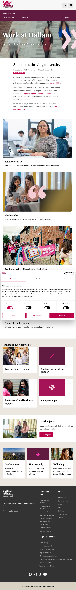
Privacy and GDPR (45, 562)
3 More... (68, 17)
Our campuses (63, 501)
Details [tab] (38, 279)
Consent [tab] (13, 279)
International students (47, 515)
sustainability (55, 83)
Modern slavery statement (48, 556)
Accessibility (43, 542)
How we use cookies (46, 546)
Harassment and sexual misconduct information (55, 559)
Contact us (61, 517)
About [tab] (63, 279)
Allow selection (38, 316)
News (60, 504)
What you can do (9, 17)
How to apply (43, 524)
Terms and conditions (46, 566)
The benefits (23, 17)
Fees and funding (45, 531)
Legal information (45, 552)
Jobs (59, 507)
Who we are (62, 497)
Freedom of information (47, 549)
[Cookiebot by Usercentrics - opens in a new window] (65, 273)
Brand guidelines (63, 514)
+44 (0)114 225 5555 (15, 511)
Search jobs (46, 434)
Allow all (62, 316)
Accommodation (45, 527)
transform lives (19, 72)
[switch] (28, 307)
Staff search (62, 511)
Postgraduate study (46, 512)
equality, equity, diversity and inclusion (39, 93)
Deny (14, 316)
